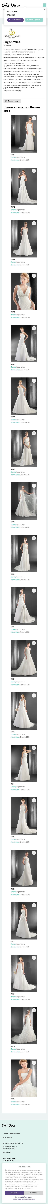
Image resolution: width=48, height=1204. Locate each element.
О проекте (7, 1137)
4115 (12, 836)
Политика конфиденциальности (24, 1199)
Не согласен (34, 1193)
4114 (12, 784)
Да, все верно (15, 20)
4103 (13, 259)
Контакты (7, 1152)
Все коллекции (13, 101)
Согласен (14, 1193)
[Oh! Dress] (9, 1126)
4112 (12, 679)
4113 (12, 731)
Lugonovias (20, 157)
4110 (12, 574)
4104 (13, 312)
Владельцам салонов (13, 1143)
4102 (13, 207)
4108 (13, 469)
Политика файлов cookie (23, 1197)
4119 (12, 994)
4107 (13, 417)
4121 (12, 1099)
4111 (12, 627)
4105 (13, 364)
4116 (12, 889)
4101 (12, 154)
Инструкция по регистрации (10, 1148)
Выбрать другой (34, 20)
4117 (12, 941)
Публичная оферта (11, 1133)
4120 (13, 1046)
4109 (13, 522)
